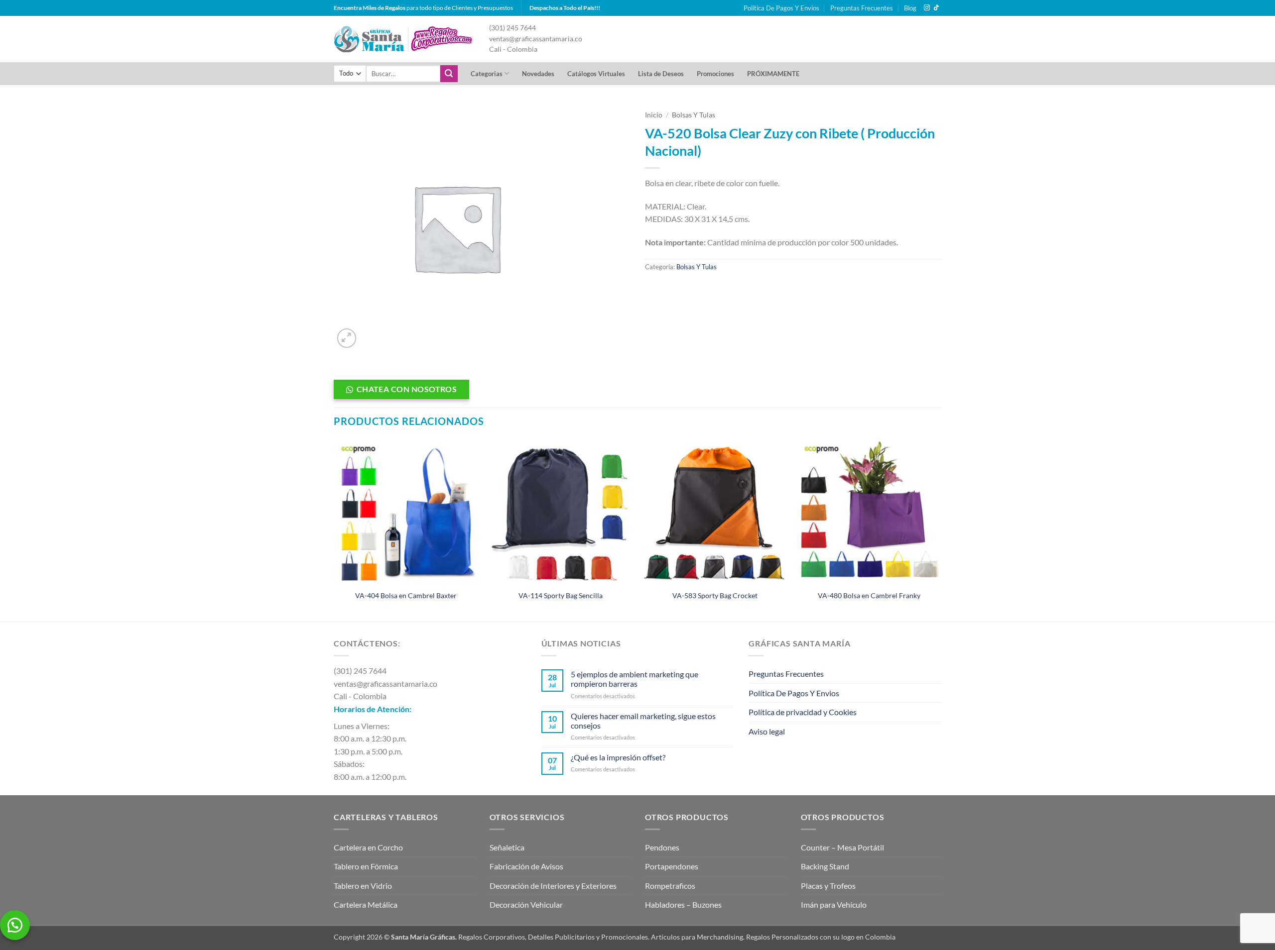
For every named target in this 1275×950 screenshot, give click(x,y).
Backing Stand (825, 866)
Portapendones (671, 866)
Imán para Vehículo (834, 904)
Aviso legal (767, 731)
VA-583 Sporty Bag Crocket (715, 595)
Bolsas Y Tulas (693, 115)
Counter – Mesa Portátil (842, 847)
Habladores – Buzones (683, 904)
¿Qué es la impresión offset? (618, 757)
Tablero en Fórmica (366, 866)
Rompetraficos (670, 885)
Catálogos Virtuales (596, 74)
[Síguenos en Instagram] (927, 7)
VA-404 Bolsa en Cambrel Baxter (406, 595)
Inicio (653, 115)
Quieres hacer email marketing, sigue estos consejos (643, 720)
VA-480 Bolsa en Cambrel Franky (869, 595)
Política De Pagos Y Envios (781, 8)
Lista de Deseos (661, 74)
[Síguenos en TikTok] (936, 7)
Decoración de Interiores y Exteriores (553, 885)
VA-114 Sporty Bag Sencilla (560, 595)
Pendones (662, 847)
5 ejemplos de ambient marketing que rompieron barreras (634, 678)
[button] (347, 338)
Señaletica (507, 847)
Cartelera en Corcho (368, 847)
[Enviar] (448, 73)
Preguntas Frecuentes (861, 8)
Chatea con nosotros (407, 389)
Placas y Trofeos (828, 885)
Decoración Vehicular (526, 904)
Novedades (538, 74)
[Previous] (334, 529)
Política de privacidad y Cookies (803, 712)
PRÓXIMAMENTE (773, 74)
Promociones (715, 74)
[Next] (940, 529)
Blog (910, 8)
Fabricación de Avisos (526, 866)
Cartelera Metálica (365, 904)
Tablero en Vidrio (363, 885)
